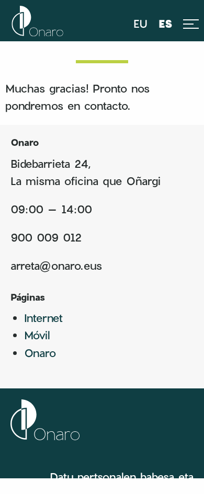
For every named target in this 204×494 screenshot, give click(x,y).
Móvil (37, 334)
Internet (43, 317)
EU (140, 23)
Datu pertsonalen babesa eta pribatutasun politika (122, 482)
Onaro (40, 352)
